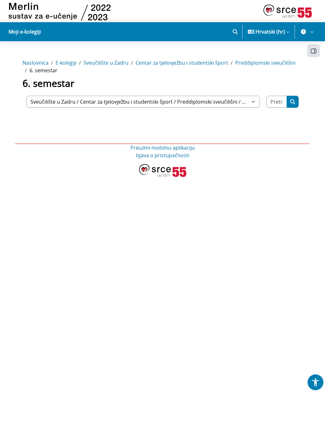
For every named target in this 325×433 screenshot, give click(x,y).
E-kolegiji (66, 62)
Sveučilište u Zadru (106, 62)
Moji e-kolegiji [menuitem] (25, 31)
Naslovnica (36, 62)
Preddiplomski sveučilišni (265, 62)
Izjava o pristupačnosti (162, 155)
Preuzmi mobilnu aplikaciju (162, 147)
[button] (235, 31)
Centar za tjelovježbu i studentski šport (182, 62)
